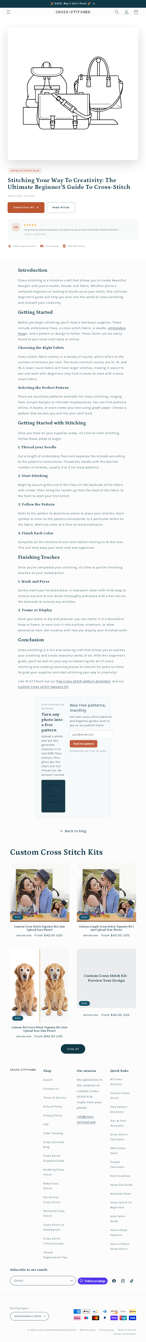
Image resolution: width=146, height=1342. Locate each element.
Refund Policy (52, 1106)
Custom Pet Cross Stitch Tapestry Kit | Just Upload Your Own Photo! (39, 1029)
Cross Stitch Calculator (119, 1137)
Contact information (125, 1334)
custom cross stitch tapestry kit (43, 687)
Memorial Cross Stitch (54, 1213)
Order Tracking (53, 1133)
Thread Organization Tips (55, 1255)
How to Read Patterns (118, 1233)
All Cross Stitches (116, 1082)
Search (48, 1079)
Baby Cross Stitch (51, 1186)
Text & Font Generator (118, 1123)
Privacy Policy (52, 1115)
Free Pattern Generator (118, 1109)
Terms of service (127, 1330)
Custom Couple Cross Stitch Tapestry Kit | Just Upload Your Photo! (106, 928)
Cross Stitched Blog (25, 170)
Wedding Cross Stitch (53, 1172)
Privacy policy (106, 1330)
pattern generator (96, 681)
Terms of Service (54, 1097)
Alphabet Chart (120, 1193)
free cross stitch (69, 681)
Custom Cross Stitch (120, 1096)
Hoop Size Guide (121, 1184)
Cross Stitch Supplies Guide (53, 1158)
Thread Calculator (117, 1164)
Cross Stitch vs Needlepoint (53, 1227)
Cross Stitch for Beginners (121, 1205)
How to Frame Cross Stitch (119, 1246)
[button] (8, 12)
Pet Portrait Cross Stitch (52, 1200)
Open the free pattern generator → (53, 796)
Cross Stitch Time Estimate (53, 1241)
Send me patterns (83, 743)
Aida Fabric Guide (118, 1219)
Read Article (60, 207)
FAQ (45, 1124)
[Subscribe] (71, 1280)
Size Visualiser (120, 1176)
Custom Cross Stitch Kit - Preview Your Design (106, 978)
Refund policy (87, 1330)
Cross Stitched (45, 1330)
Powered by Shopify (65, 1330)
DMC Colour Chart (118, 1151)
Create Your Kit (23, 207)
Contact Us (51, 1088)
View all (73, 1049)
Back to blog (75, 831)
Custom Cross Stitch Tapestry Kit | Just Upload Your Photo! (39, 928)
